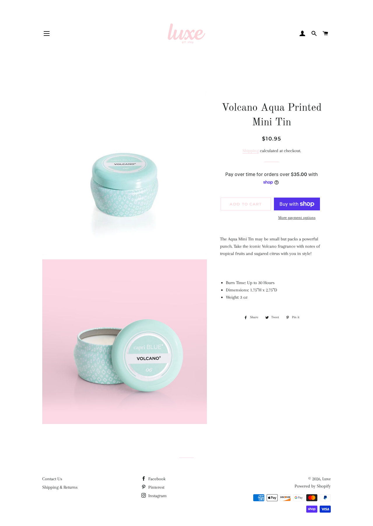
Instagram (157, 495)
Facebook (156, 478)
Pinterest (155, 487)
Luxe (326, 478)
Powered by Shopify (313, 486)
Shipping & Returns (60, 487)
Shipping (250, 150)
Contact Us (52, 478)
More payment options (297, 217)
